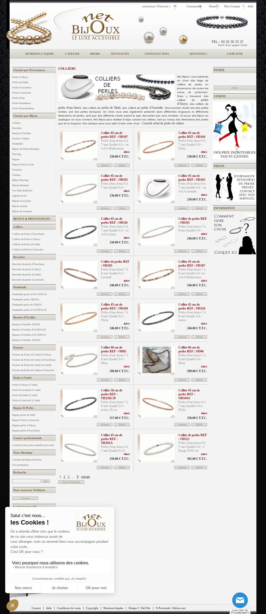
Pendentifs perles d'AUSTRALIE (29, 310)
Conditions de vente (69, 608)
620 (204, 454)
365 (197, 459)
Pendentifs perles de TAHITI (27, 304)
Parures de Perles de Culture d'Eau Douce (34, 360)
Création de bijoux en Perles (27, 459)
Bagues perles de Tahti (23, 415)
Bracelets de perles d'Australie (28, 280)
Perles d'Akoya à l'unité (24, 385)
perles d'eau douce (69, 107)
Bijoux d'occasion (21, 201)
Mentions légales (113, 608)
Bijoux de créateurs (22, 211)
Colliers (16, 123)
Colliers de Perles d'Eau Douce (28, 234)
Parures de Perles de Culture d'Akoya (31, 354)
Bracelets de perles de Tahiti (26, 274)
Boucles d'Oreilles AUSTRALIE (29, 329)
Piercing (16, 154)
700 (204, 413)
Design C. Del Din (139, 608)
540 (127, 413)
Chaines (16, 175)
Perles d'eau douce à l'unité (26, 390)
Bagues (16, 159)
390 (127, 152)
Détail (234, 87)
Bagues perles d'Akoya (24, 425)
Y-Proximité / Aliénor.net (170, 608)
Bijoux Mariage (20, 180)
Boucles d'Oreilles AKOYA (26, 340)
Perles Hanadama (21, 103)
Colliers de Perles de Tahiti (26, 244)
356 (197, 418)
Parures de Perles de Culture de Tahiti (31, 365)
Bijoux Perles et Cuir (23, 164)
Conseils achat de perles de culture (163, 123)
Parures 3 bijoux (21, 138)
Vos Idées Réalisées (22, 190)
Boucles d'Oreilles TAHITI (26, 324)
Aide (49, 608)
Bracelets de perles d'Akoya (26, 269)
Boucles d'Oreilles (21, 133)
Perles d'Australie (21, 93)
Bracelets (17, 128)
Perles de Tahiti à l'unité (24, 395)
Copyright (92, 608)
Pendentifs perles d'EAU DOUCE (29, 294)
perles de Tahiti (111, 107)
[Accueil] (95, 26)
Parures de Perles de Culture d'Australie (33, 370)
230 (120, 156)
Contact (36, 608)
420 (204, 233)
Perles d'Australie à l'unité (26, 400)
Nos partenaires (20, 465)
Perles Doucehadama (23, 108)
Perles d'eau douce (21, 87)
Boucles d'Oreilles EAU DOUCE (29, 335)
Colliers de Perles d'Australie (27, 249)
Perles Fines (18, 98)
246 (197, 238)
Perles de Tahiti (20, 82)
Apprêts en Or (19, 196)
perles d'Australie (152, 107)
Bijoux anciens (20, 206)
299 (120, 371)
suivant (85, 477)
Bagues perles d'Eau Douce (26, 430)
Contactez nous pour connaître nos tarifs (33, 445)
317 (120, 418)
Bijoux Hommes (20, 185)
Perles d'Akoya (20, 77)
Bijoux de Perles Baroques (25, 149)
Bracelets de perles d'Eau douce (28, 264)
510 (127, 366)
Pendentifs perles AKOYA (25, 299)
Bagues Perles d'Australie (25, 420)
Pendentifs (17, 144)
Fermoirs (17, 170)
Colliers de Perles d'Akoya (26, 239)
